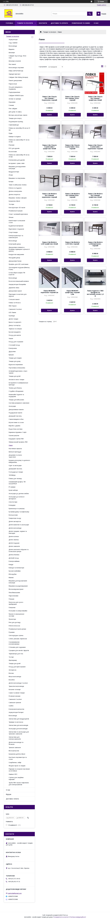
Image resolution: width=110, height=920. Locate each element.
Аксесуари (12, 406)
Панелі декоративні (15, 80)
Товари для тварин (15, 358)
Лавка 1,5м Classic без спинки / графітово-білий (95, 98)
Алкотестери (13, 502)
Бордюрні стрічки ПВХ (16, 439)
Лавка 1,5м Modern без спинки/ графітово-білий (95, 195)
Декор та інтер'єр (15, 325)
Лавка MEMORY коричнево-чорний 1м (49, 291)
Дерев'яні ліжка (14, 287)
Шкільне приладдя (15, 452)
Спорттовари (13, 232)
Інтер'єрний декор (15, 244)
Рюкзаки (11, 145)
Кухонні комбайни (15, 571)
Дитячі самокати (14, 546)
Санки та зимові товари (17, 693)
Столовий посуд (14, 345)
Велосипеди (13, 46)
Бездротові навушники (16, 254)
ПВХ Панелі (12, 306)
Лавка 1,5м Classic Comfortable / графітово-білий (49, 146)
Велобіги (12, 680)
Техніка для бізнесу (15, 388)
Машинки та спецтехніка (17, 178)
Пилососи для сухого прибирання (16, 603)
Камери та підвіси (15, 136)
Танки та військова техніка (17, 185)
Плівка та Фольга (15, 302)
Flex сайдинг (13, 108)
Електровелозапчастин (16, 709)
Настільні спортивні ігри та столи (18, 758)
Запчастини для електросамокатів (15, 738)
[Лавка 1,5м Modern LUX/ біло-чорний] (72, 228)
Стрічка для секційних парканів (16, 778)
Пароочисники (13, 596)
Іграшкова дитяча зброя (17, 754)
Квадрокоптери (14, 172)
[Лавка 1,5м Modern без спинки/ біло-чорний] (72, 180)
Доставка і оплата (12, 799)
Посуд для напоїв (15, 335)
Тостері (11, 657)
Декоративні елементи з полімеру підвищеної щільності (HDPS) (19, 249)
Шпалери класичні (15, 61)
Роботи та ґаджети (15, 188)
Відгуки (8, 794)
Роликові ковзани (14, 696)
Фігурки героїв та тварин (17, 766)
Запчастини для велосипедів (18, 725)
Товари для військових (16, 400)
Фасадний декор (14, 257)
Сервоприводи (14, 125)
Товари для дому (15, 361)
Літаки (11, 175)
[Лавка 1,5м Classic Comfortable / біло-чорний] (72, 131)
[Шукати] (89, 14)
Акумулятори (13, 39)
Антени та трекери (15, 99)
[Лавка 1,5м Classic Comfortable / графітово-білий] (49, 131)
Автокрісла (12, 670)
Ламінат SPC (13, 774)
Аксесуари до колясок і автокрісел (17, 498)
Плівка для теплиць (15, 478)
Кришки (11, 355)
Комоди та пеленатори (16, 568)
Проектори (12, 619)
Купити (49, 114)
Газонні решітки (14, 435)
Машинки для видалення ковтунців (17, 167)
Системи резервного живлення (19, 403)
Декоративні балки (15, 261)
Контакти (43, 23)
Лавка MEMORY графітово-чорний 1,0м (72, 292)
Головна (9, 23)
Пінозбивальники (14, 592)
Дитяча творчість (14, 194)
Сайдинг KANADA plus (16, 95)
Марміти (11, 49)
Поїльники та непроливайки (18, 611)
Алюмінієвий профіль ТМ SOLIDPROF (17, 483)
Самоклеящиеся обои (16, 419)
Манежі (11, 577)
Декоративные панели (16, 409)
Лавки (11, 445)
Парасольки (13, 84)
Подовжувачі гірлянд (16, 121)
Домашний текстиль (15, 469)
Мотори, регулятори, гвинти (18, 115)
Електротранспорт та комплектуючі (16, 236)
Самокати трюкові (15, 702)
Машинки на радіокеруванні (18, 586)
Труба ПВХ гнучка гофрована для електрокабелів (19, 783)
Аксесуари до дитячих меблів (19, 493)
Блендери (12, 505)
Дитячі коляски (14, 536)
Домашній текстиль (15, 416)
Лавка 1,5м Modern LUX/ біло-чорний (72, 243)
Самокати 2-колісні (15, 699)
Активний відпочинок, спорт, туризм (18, 372)
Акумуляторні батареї (16, 712)
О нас (96, 23)
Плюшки (11, 599)
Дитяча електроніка (15, 191)
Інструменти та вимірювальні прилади (18, 384)
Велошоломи (13, 515)
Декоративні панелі (15, 291)
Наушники (12, 102)
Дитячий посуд (14, 558)
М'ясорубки (12, 574)
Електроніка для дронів (17, 160)
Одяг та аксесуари (15, 465)
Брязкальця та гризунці (16, 508)
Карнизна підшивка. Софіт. (18, 432)
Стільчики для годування (17, 647)
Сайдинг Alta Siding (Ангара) (18, 77)
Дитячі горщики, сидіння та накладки (18, 532)
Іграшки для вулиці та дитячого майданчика (19, 461)
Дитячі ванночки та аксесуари (19, 525)
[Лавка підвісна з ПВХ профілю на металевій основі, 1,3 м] (95, 277)
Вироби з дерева (14, 426)
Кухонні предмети (15, 332)
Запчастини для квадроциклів (19, 719)
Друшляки (12, 351)
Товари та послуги (25, 23)
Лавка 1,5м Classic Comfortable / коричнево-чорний (95, 146)
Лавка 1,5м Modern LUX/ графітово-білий (49, 243)
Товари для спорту (15, 118)
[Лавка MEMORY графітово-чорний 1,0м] (72, 277)
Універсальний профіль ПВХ (18, 442)
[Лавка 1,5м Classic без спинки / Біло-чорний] (72, 83)
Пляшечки (12, 607)
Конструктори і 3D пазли (17, 207)
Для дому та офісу (15, 112)
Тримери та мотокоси (16, 722)
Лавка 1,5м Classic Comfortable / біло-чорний (72, 146)
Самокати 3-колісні (15, 309)
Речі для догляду (15, 622)
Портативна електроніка (17, 368)
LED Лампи (12, 312)
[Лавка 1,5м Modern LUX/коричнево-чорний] (95, 228)
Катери (11, 181)
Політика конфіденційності (78, 917)
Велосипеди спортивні (16, 67)
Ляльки (11, 217)
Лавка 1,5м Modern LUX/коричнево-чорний (95, 244)
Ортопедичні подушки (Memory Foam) (19, 268)
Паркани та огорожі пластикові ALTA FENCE (19, 770)
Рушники (12, 632)
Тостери (11, 204)
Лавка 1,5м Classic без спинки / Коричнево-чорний (49, 98)
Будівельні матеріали (16, 226)
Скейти (11, 706)
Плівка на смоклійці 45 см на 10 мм (19, 129)
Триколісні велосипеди (16, 686)
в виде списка (105, 66)
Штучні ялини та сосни (16, 422)
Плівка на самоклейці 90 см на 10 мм (19, 156)
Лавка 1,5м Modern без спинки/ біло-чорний (72, 195)
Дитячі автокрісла (15, 521)
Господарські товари (16, 472)
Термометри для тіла (16, 653)
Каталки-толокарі (15, 689)
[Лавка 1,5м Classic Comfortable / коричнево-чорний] (95, 131)
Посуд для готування (16, 342)
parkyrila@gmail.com (15, 893)
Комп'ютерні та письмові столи (17, 221)
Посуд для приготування (17, 667)
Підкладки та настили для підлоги (17, 295)
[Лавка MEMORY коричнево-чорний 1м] (49, 277)
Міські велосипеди (15, 676)
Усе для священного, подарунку (16, 88)
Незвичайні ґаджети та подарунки (16, 395)
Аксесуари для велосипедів (18, 728)
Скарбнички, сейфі (15, 762)
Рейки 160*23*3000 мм (16, 71)
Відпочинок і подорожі (16, 229)
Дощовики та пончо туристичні (15, 456)
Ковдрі (11, 564)
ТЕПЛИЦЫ (12, 475)
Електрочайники (14, 561)
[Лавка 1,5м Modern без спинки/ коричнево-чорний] (49, 180)
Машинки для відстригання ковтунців (18, 582)
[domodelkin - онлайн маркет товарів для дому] (8, 17)
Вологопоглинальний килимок (19, 281)
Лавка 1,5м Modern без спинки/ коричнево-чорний (49, 195)
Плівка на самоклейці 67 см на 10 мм (19, 141)
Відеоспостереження (16, 364)
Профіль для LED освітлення (18, 264)
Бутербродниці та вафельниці (19, 512)
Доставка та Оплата (59, 23)
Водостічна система (15, 429)
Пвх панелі (12, 64)
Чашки (11, 338)
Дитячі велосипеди (15, 528)
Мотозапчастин (14, 751)
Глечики (11, 105)
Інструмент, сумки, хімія (16, 163)
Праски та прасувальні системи (16, 615)
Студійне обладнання (16, 391)
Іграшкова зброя (14, 201)
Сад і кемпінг (13, 43)
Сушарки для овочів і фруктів (19, 650)
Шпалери (12, 52)
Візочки (11, 673)
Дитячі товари (13, 319)
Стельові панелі (14, 299)
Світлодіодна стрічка (16, 635)
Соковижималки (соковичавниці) (14, 643)
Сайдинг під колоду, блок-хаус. (18, 57)
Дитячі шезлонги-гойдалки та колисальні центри (18, 550)
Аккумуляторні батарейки (17, 284)
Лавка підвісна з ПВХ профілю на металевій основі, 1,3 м (95, 293)
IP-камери (12, 487)
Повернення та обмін (81, 23)
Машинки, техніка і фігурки (18, 198)
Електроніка (13, 348)
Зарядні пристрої (14, 74)
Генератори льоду (15, 518)
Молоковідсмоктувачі (16, 589)
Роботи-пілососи (14, 626)
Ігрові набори (13, 490)
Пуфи (10, 133)
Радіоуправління (14, 92)
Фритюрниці (13, 660)
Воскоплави (13, 151)
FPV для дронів (14, 148)
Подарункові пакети (15, 413)
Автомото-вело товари (16, 379)
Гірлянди (12, 316)
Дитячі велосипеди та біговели (16, 743)
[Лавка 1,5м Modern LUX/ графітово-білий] (49, 228)
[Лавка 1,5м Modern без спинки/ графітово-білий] (95, 180)
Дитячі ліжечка (14, 540)
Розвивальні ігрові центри (17, 629)
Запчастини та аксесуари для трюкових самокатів (19, 733)
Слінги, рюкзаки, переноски (18, 639)
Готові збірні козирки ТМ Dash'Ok (17, 273)
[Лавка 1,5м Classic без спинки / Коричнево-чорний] (49, 83)
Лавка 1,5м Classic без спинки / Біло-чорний (72, 98)
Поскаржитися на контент (61, 917)
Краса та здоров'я (15, 322)
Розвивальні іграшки (15, 211)
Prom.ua (65, 915)
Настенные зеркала (15, 448)
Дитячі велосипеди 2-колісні (18, 683)
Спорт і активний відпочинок (18, 214)
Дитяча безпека (14, 554)
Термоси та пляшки (15, 329)
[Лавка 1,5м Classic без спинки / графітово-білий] (95, 83)
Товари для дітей (14, 376)
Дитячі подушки (14, 543)
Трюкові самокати (15, 747)
